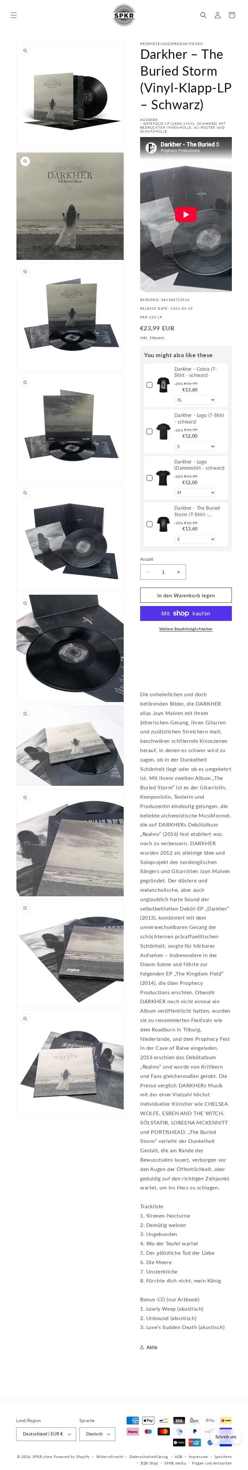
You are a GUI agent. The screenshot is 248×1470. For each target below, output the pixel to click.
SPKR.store (43, 1456)
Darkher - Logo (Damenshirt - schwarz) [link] (199, 465)
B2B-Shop (149, 1463)
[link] (163, 385)
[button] (13, 15)
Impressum (198, 1456)
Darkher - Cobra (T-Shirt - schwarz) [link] (195, 372)
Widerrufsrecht (109, 1456)
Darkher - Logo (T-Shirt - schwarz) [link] (199, 418)
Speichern (223, 1456)
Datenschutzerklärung (148, 1456)
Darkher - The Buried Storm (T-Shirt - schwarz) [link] (197, 511)
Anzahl (146, 559)
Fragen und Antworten (212, 1463)
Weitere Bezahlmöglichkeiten (186, 628)
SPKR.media (175, 1463)
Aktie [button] (152, 1347)
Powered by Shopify (72, 1456)
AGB (178, 1456)
